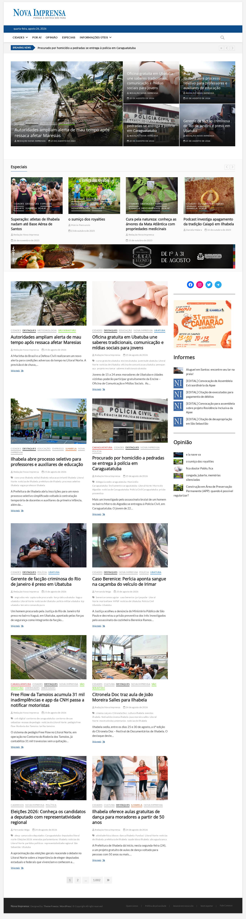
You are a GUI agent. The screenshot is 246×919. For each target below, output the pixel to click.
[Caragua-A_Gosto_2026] (123, 246)
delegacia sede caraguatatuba (111, 481)
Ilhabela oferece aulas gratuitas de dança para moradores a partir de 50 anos (128, 816)
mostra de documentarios (112, 720)
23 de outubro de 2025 (25, 230)
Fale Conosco (226, 905)
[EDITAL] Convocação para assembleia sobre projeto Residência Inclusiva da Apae (210, 408)
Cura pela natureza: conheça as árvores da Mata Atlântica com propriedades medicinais (93, 224)
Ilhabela (38, 203)
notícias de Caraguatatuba (115, 489)
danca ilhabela (127, 835)
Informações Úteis (94, 37)
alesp (17, 835)
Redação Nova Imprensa (31, 141)
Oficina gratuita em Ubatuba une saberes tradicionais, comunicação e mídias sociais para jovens (150, 80)
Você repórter (206, 906)
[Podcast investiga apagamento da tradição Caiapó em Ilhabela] (152, 195)
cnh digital (20, 718)
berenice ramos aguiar (107, 597)
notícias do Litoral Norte (54, 722)
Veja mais (21, 371)
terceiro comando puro (33, 605)
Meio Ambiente (93, 208)
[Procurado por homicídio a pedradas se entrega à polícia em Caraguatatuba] (130, 420)
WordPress (65, 906)
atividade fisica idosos (107, 835)
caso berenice (127, 597)
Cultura (145, 203)
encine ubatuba (129, 360)
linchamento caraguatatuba (123, 485)
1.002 (97, 880)
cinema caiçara (103, 713)
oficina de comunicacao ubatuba (138, 364)
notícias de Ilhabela (28, 481)
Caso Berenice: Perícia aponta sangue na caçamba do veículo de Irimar (129, 581)
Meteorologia (48, 123)
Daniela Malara (136, 229)
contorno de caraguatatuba (40, 718)
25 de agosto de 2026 (63, 141)
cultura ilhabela (136, 713)
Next (232, 48)
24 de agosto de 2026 (136, 707)
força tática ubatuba (64, 597)
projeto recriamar (106, 368)
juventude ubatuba (148, 360)
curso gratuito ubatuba (108, 360)
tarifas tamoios (47, 726)
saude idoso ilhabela (138, 839)
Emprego (58, 448)
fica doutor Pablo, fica (201, 219)
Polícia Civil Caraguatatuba (144, 489)
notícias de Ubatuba (109, 364)
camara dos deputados (32, 835)
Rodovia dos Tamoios (27, 726)
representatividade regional (58, 843)
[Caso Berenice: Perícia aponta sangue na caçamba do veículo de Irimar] (130, 545)
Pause (221, 48)
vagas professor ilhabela (32, 485)
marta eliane (105, 601)
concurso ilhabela (24, 477)
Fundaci (139, 835)
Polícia (96, 451)
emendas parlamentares (45, 839)
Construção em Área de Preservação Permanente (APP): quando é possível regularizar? (203, 491)
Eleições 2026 (24, 839)
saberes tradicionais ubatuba (131, 368)
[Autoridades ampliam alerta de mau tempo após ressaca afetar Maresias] (48, 303)
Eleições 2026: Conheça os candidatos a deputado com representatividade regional (48, 816)
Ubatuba (159, 330)
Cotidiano (20, 199)
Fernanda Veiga (102, 591)
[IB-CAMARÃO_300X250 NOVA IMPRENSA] (202, 302)
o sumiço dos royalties (29, 219)
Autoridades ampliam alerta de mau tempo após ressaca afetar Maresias (62, 132)
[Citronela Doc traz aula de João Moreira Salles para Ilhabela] (130, 657)
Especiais (69, 37)
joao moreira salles (139, 716)
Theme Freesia (51, 906)
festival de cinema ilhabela (114, 716)
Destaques (32, 123)
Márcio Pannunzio (23, 225)
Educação (125, 330)
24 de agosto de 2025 (197, 230)
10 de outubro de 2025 (161, 229)
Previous (226, 48)
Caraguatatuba (102, 447)
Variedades (32, 687)
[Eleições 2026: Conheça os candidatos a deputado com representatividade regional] (48, 778)
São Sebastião (67, 123)
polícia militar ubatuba (68, 601)
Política (51, 804)
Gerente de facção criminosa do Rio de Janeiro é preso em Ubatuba (206, 126)
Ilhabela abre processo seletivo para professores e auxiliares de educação (205, 83)
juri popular (141, 597)
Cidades (18, 37)
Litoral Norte (145, 485)
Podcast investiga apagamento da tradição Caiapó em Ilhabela (151, 221)
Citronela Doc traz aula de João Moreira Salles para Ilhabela (122, 697)
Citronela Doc (119, 713)
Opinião (51, 37)
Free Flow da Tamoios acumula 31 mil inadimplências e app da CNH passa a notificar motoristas (48, 699)
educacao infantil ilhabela (62, 477)
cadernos (192, 194)
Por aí (36, 37)
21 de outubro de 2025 (83, 240)
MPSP (116, 601)
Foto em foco (22, 203)
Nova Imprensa (23, 208)
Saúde (222, 203)
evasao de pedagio (31, 722)
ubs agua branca (158, 839)
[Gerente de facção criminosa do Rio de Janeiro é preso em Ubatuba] (48, 545)
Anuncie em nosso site (183, 906)
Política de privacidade (155, 906)
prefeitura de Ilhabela (50, 481)
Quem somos (132, 906)
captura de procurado (41, 597)
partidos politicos (34, 843)
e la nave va (193, 454)
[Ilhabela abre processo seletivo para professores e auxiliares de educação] (48, 421)
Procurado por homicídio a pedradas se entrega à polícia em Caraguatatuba (87, 48)
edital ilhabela (41, 477)
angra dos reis (22, 597)
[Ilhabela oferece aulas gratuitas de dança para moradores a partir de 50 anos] (130, 778)
